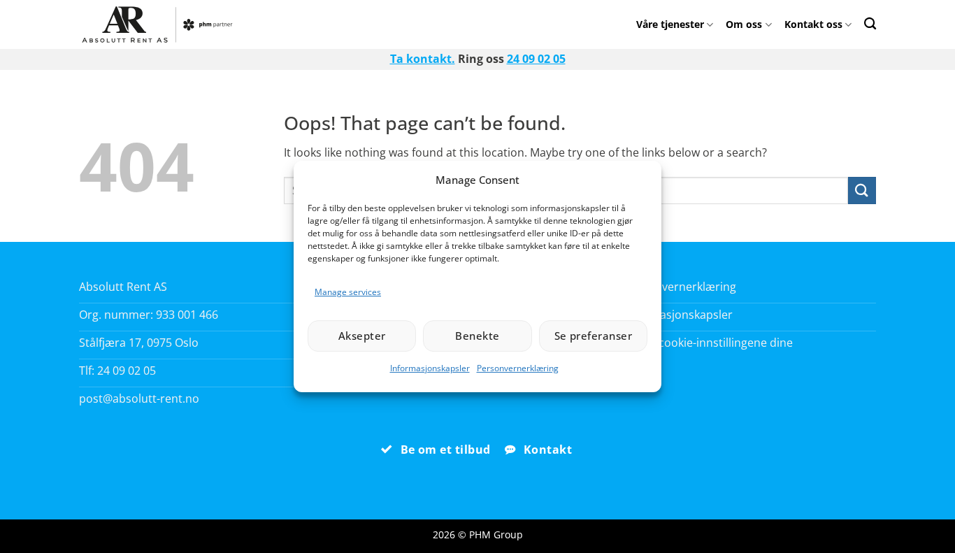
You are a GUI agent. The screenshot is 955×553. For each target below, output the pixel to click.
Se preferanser (593, 336)
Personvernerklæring (518, 368)
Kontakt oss (813, 24)
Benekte (477, 336)
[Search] (870, 23)
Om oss (744, 24)
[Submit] (862, 190)
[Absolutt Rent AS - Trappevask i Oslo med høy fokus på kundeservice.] (161, 24)
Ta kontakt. (422, 58)
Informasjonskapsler (430, 368)
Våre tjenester (670, 24)
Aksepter (362, 336)
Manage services (348, 292)
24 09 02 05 (536, 58)
